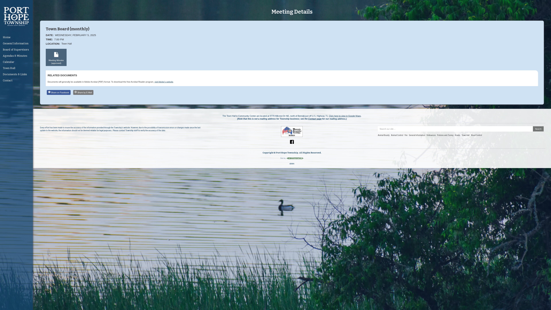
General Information (16, 43)
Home (6, 37)
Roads (457, 135)
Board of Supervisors (16, 49)
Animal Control (397, 135)
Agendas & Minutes (15, 55)
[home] (16, 16)
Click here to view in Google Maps (345, 116)
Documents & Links (15, 74)
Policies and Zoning (445, 135)
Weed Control (476, 135)
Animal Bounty (384, 135)
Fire (406, 135)
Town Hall (9, 68)
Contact (7, 80)
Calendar (8, 62)
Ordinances (431, 135)
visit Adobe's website (164, 82)
